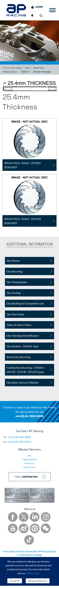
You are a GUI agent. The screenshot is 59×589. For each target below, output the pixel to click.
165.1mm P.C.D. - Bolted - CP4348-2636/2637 (23, 221)
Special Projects (29, 467)
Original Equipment (29, 459)
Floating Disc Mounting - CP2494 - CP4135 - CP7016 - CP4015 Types (26, 370)
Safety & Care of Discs (19, 325)
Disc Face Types (15, 314)
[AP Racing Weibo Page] (24, 529)
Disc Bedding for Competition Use (25, 303)
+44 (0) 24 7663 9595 (29, 416)
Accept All (15, 580)
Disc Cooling (13, 293)
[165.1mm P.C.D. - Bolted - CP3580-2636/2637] (29, 138)
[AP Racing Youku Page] (35, 529)
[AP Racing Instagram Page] (45, 517)
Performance (29, 463)
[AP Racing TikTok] (29, 540)
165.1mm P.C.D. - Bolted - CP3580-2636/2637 (22, 165)
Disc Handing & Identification (23, 335)
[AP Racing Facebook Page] (13, 517)
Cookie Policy (32, 573)
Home (18, 67)
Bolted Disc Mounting (18, 357)
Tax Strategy (36, 554)
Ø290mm (25, 71)
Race (27, 67)
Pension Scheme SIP (26, 551)
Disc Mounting (15, 271)
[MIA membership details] (17, 495)
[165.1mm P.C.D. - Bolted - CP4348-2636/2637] (29, 194)
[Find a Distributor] (32, 15)
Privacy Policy (9, 551)
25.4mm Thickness (42, 71)
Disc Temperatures (17, 282)
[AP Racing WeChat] (45, 529)
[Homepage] (16, 10)
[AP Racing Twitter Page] (24, 517)
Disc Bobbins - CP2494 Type (22, 346)
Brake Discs (38, 67)
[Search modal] (41, 15)
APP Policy (43, 551)
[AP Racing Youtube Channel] (13, 529)
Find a (26, 476)
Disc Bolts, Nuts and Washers (22, 382)
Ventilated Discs (9, 71)
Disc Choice (13, 260)
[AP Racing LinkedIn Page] (35, 517)
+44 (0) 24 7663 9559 (19, 441)
